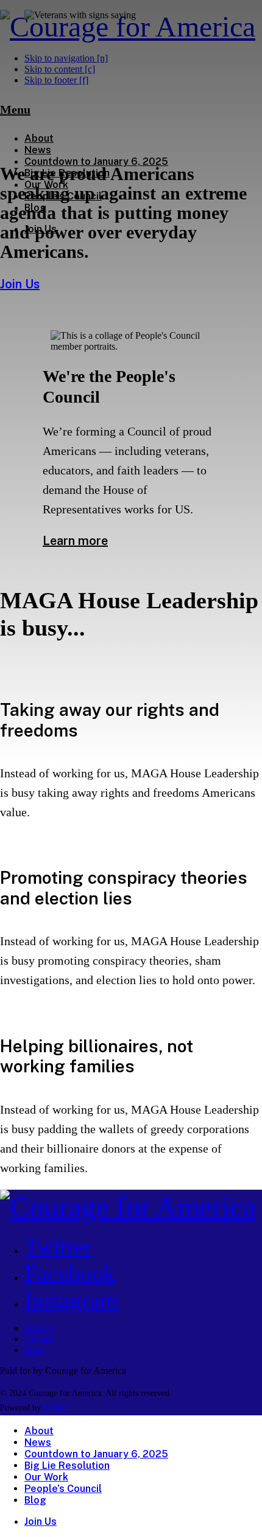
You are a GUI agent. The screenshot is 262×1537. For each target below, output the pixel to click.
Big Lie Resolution (67, 1465)
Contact (39, 1339)
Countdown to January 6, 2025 (96, 1454)
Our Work (46, 1477)
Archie (54, 1407)
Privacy (39, 1328)
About (39, 1431)
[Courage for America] (127, 1206)
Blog (35, 1500)
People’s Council (63, 1488)
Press (34, 1350)
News (37, 1442)
